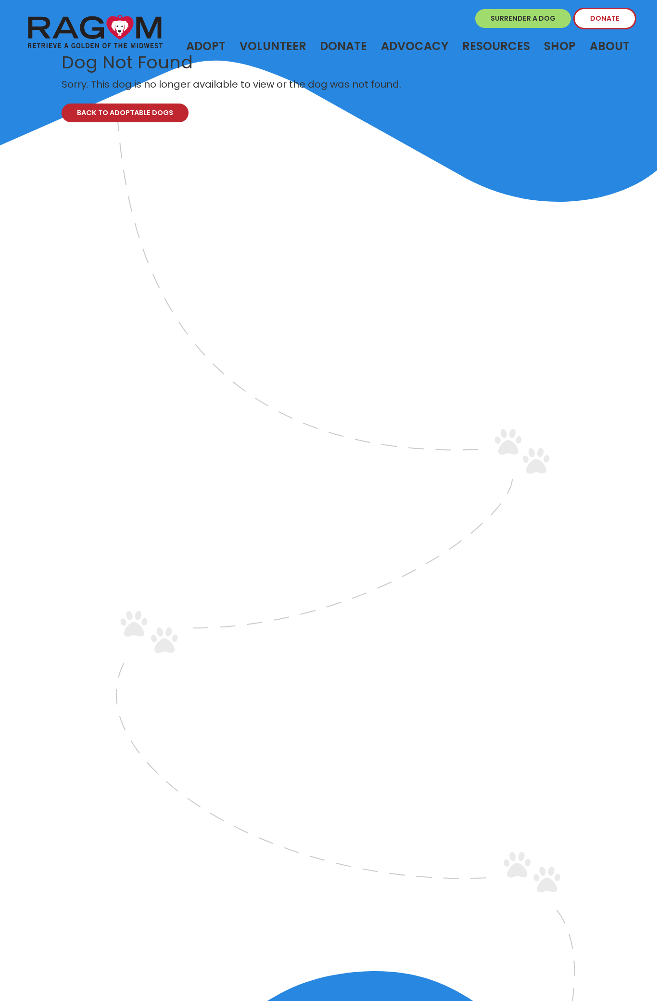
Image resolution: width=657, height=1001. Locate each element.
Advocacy (414, 46)
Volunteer (273, 46)
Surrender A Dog (523, 18)
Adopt (206, 46)
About (610, 46)
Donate (604, 18)
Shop (560, 46)
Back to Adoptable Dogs (125, 112)
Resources (496, 46)
